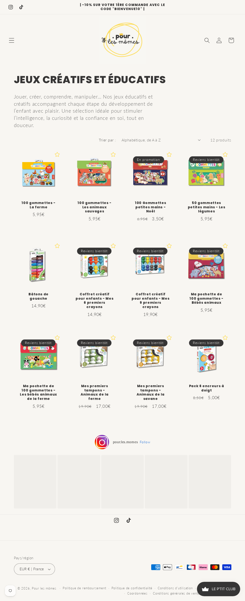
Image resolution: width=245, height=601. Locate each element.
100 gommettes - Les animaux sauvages (94, 207)
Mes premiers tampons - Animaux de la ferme (94, 392)
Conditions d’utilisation (175, 588)
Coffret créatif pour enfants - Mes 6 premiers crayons (94, 300)
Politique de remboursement (84, 588)
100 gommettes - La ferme (38, 205)
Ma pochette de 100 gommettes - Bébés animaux (206, 298)
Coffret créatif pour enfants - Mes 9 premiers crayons (150, 300)
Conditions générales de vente (176, 593)
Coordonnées (137, 593)
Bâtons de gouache (38, 296)
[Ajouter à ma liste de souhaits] (57, 154)
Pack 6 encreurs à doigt (206, 388)
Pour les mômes (44, 588)
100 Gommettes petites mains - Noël (150, 207)
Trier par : (107, 140)
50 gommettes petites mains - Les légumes (206, 207)
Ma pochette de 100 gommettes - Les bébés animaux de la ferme (38, 392)
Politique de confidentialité (132, 588)
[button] (12, 40)
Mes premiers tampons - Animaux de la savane (150, 392)
